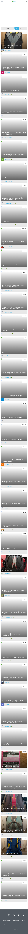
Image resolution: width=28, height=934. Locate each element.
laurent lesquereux (8, 181)
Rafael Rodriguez (8, 290)
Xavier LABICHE (8, 377)
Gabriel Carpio (8, 595)
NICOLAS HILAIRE (8, 486)
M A (5, 268)
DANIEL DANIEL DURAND (10, 203)
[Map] (25, 28)
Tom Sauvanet (8, 726)
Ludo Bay (7, 682)
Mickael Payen (8, 159)
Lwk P (6, 508)
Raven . (6, 900)
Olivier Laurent (8, 748)
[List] (21, 28)
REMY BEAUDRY (8, 72)
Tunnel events (16, 920)
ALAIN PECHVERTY (8, 769)
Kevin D (6, 355)
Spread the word (7, 924)
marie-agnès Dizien (9, 617)
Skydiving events (7, 920)
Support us (22, 924)
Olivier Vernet (7, 443)
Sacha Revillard (8, 551)
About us (23, 920)
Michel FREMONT (8, 137)
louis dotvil (7, 116)
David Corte (7, 399)
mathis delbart (8, 639)
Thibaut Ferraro (8, 835)
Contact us (15, 924)
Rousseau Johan (8, 530)
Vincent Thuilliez (8, 464)
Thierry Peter (7, 878)
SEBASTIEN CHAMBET (9, 813)
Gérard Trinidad (8, 50)
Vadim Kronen (8, 94)
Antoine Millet (7, 660)
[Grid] (16, 28)
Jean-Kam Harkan (8, 334)
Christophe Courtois (9, 246)
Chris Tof (6, 421)
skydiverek (7, 704)
